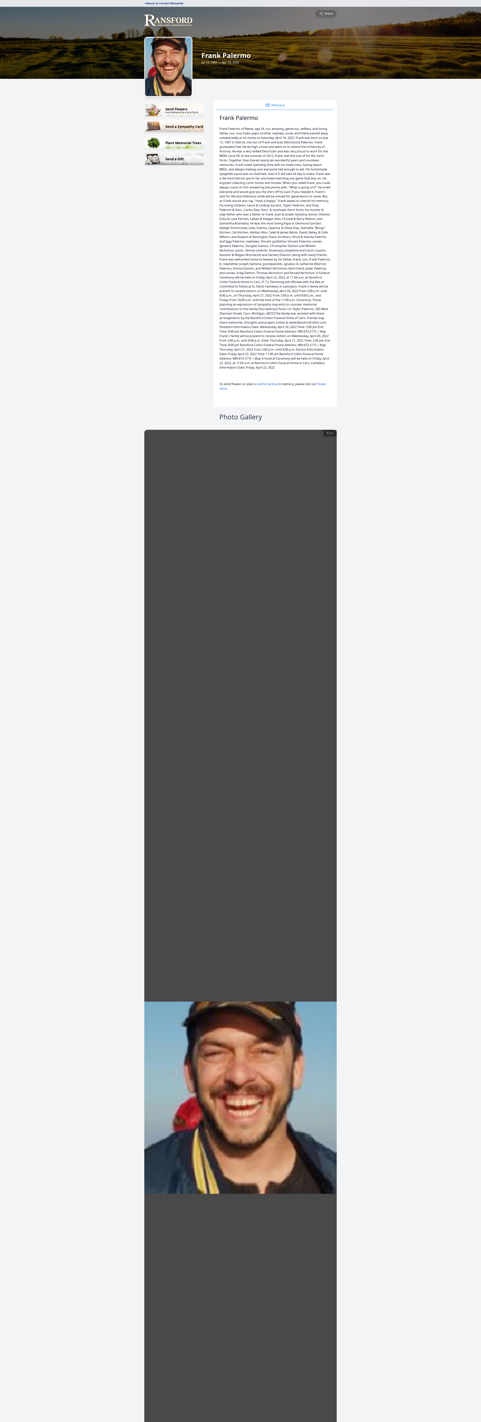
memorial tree (267, 384)
